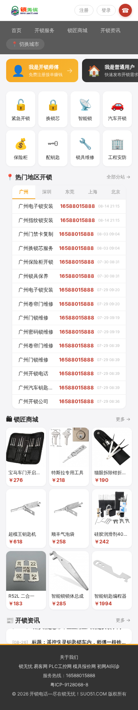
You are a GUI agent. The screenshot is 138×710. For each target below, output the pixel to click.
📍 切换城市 (25, 44)
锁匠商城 (77, 30)
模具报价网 (84, 666)
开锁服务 (44, 30)
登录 (106, 10)
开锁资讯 (110, 30)
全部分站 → (118, 177)
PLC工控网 (60, 666)
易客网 (41, 666)
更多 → (123, 419)
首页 (16, 30)
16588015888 (80, 675)
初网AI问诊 (108, 666)
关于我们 (69, 657)
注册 (84, 10)
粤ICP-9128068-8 (69, 684)
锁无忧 (26, 666)
